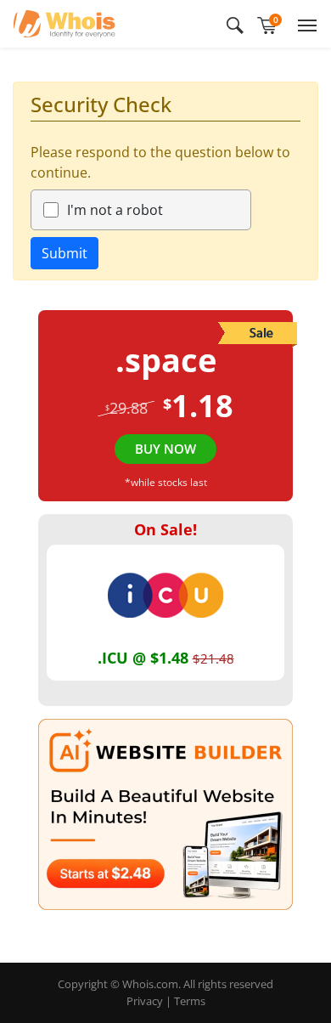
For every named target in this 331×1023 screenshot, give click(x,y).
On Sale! (165, 529)
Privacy (144, 1001)
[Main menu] (303, 24)
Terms (189, 1001)
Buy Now (165, 448)
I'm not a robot (115, 210)
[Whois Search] (235, 24)
